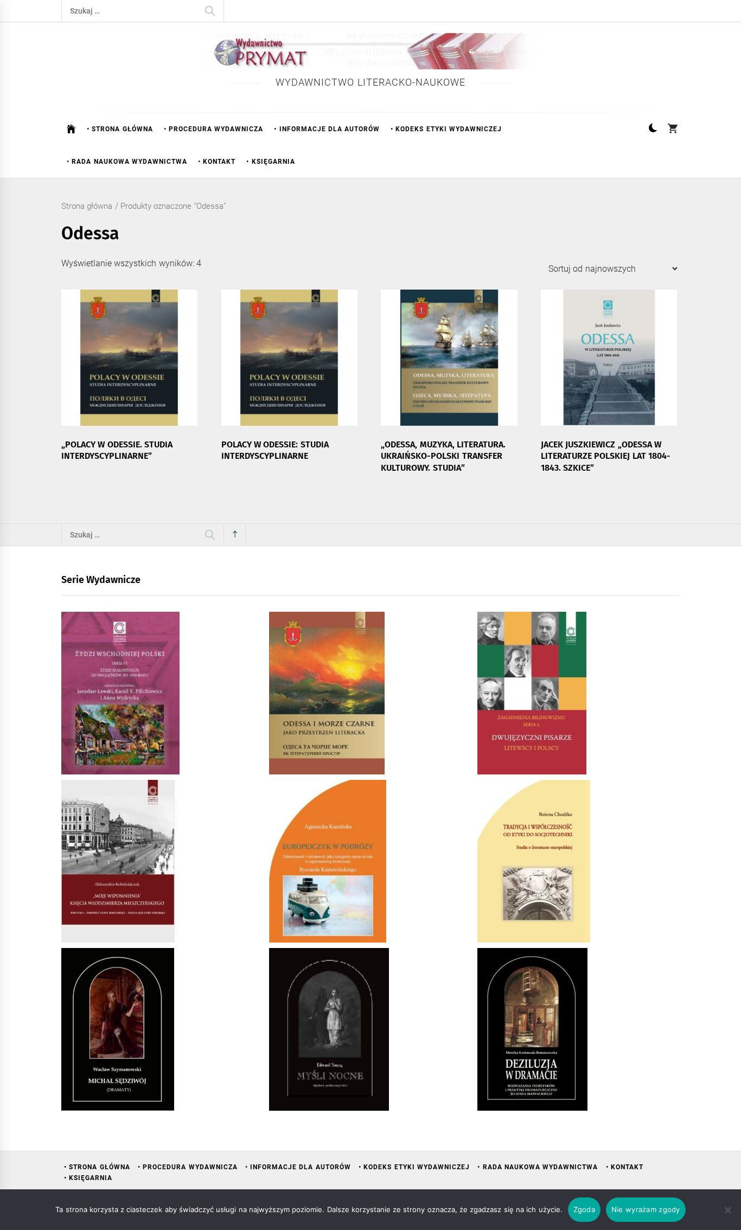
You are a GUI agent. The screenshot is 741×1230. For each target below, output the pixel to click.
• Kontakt (216, 161)
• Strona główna (120, 129)
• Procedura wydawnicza (214, 129)
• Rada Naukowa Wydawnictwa (127, 161)
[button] (653, 129)
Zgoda (584, 1209)
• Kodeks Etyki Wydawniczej (446, 129)
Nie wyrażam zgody (645, 1209)
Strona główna (86, 206)
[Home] (71, 129)
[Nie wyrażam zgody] (727, 1210)
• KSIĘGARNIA (270, 161)
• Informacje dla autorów (327, 129)
